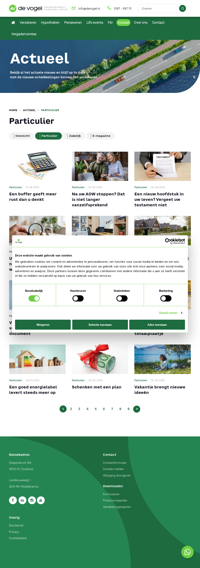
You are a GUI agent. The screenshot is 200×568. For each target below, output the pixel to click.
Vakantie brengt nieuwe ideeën (159, 390)
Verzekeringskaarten (117, 507)
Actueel (29, 110)
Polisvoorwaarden (115, 500)
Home (13, 110)
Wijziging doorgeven (117, 475)
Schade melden (113, 469)
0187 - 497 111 (122, 8)
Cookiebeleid (18, 538)
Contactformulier (115, 462)
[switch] (78, 298)
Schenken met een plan (96, 387)
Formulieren (111, 494)
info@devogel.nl (89, 8)
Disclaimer (16, 525)
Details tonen (168, 312)
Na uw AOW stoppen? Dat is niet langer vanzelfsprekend (98, 199)
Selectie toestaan (100, 324)
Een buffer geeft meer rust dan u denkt (33, 197)
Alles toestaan (157, 324)
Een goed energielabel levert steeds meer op (33, 390)
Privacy (14, 532)
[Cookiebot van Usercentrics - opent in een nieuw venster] (168, 241)
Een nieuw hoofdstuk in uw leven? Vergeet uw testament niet (159, 199)
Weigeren (43, 324)
